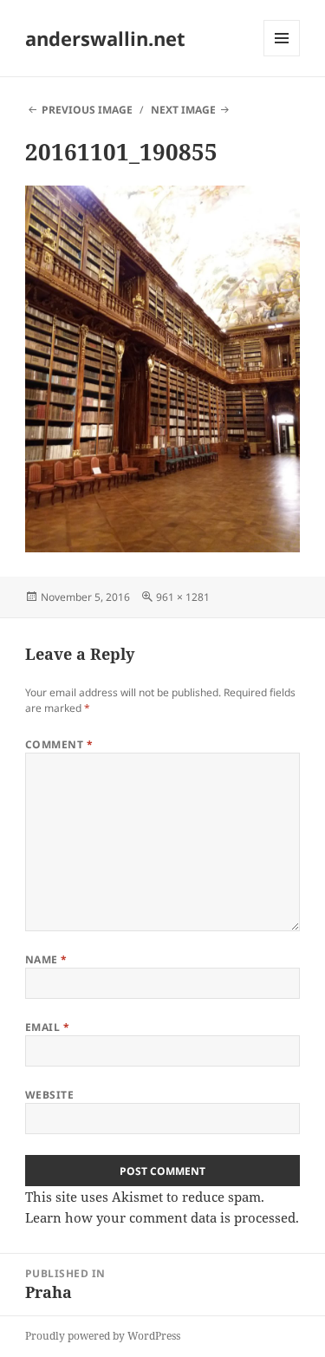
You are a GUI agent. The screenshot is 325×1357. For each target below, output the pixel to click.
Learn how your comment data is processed (160, 1217)
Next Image (183, 109)
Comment (59, 744)
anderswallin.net (105, 38)
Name (46, 959)
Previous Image (87, 109)
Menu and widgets (282, 55)
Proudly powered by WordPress (102, 1335)
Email (47, 1027)
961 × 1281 (183, 597)
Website (49, 1094)
